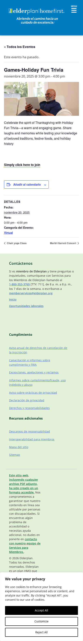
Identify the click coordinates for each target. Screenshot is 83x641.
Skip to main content (16, 7)
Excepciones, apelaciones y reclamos (34, 372)
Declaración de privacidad (26, 400)
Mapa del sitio (18, 447)
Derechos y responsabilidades (29, 408)
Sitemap (14, 455)
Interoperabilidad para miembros (31, 439)
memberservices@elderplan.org (31, 293)
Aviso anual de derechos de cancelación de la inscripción (38, 350)
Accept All (41, 610)
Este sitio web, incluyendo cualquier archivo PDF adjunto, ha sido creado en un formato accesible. (23, 483)
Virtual (8, 233)
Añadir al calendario (27, 184)
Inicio (13, 299)
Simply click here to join (22, 164)
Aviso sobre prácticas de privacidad (33, 392)
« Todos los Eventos (19, 46)
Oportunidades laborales (26, 306)
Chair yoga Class (16, 243)
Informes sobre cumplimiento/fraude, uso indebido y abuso (37, 382)
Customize (41, 621)
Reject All (41, 632)
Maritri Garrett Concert (63, 243)
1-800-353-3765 (19, 284)
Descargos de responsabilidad (29, 431)
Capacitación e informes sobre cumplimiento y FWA (29, 362)
